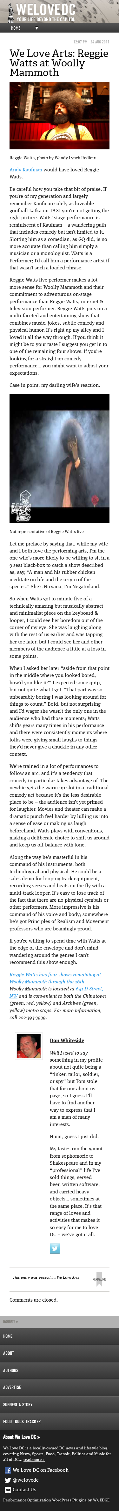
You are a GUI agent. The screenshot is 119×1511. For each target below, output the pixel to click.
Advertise (12, 1387)
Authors (10, 1370)
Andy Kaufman (26, 170)
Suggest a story (18, 1405)
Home (15, 28)
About (8, 1353)
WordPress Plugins (69, 1500)
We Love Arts (68, 1277)
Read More (32, 1460)
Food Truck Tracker (22, 1422)
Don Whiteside (67, 1040)
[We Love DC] (62, 13)
